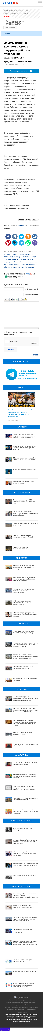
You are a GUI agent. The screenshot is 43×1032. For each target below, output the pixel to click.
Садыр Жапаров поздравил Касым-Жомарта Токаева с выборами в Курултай (24, 447)
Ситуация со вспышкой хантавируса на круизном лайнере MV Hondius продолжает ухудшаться (25, 919)
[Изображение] (17, 299)
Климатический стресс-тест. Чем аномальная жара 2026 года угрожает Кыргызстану (25, 811)
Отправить (10, 350)
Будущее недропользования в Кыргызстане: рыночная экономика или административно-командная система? (24, 723)
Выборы (7, 10)
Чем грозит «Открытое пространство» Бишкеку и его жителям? (25, 799)
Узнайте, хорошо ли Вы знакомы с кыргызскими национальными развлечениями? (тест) (24, 985)
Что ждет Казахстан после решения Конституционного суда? (25, 763)
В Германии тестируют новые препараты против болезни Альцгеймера (22, 931)
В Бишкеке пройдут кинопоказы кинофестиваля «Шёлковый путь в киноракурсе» (24, 567)
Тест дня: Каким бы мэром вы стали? (25, 971)
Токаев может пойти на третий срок (24, 470)
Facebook (10, 23)
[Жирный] (5, 299)
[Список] (22, 299)
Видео (26, 10)
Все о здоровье (22, 13)
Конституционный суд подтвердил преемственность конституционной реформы (24, 776)
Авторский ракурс (17, 10)
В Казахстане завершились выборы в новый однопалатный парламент (25, 458)
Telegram (20, 23)
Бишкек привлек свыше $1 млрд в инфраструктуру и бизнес (24, 667)
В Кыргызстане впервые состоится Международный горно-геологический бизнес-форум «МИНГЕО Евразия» (25, 710)
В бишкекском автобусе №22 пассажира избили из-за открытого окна (24, 501)
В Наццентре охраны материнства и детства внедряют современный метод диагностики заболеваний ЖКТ (25, 942)
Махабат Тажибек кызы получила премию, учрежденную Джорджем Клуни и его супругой (24, 579)
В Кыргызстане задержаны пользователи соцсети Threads (23, 536)
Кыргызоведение (10, 13)
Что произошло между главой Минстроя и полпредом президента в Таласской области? (25, 513)
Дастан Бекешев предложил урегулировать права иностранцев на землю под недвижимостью (25, 656)
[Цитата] (19, 299)
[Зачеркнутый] (14, 299)
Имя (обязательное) (31, 289)
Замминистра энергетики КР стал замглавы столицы (24, 482)
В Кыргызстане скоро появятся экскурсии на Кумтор (23, 733)
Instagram (16, 23)
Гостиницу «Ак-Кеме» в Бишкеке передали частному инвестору (23, 632)
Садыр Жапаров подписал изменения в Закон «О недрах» (25, 745)
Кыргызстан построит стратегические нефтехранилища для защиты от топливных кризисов (25, 644)
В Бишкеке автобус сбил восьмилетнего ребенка (21, 548)
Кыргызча (7, 17)
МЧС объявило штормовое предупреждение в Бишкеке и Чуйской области (22, 602)
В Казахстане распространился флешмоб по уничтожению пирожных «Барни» (25, 614)
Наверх (35, 355)
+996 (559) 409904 (16, 277)
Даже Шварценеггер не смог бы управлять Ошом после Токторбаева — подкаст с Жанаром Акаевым (20, 413)
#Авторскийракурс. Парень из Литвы (25, 875)
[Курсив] (8, 299)
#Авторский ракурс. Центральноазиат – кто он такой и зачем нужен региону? (25, 864)
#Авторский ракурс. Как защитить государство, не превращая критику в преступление (25, 853)
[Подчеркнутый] (11, 299)
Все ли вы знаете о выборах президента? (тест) (22, 960)
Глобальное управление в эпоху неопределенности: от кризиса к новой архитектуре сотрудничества (24, 787)
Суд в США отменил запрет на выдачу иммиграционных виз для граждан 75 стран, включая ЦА (24, 436)
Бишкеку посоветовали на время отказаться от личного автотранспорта (23, 590)
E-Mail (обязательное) (31, 294)
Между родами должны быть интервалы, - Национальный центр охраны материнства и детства (24, 907)
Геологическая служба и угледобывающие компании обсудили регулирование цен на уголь (25, 698)
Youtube (13, 23)
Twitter (7, 23)
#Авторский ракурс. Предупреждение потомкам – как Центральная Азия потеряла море (25, 841)
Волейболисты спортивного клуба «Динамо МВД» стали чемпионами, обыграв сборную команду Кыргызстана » (20, 264)
